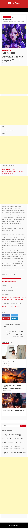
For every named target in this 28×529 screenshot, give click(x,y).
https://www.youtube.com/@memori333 (12, 306)
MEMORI (5, 309)
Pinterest (6, 318)
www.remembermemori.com (9, 281)
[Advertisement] (14, 80)
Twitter (15, 315)
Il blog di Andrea (14, 3)
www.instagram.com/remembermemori (11, 278)
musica (12, 309)
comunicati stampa (6, 50)
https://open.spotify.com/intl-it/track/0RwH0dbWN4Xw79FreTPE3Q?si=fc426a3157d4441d (12, 171)
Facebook (6, 315)
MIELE (9, 309)
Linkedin (15, 318)
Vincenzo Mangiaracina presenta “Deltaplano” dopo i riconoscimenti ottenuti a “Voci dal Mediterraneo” (12, 387)
